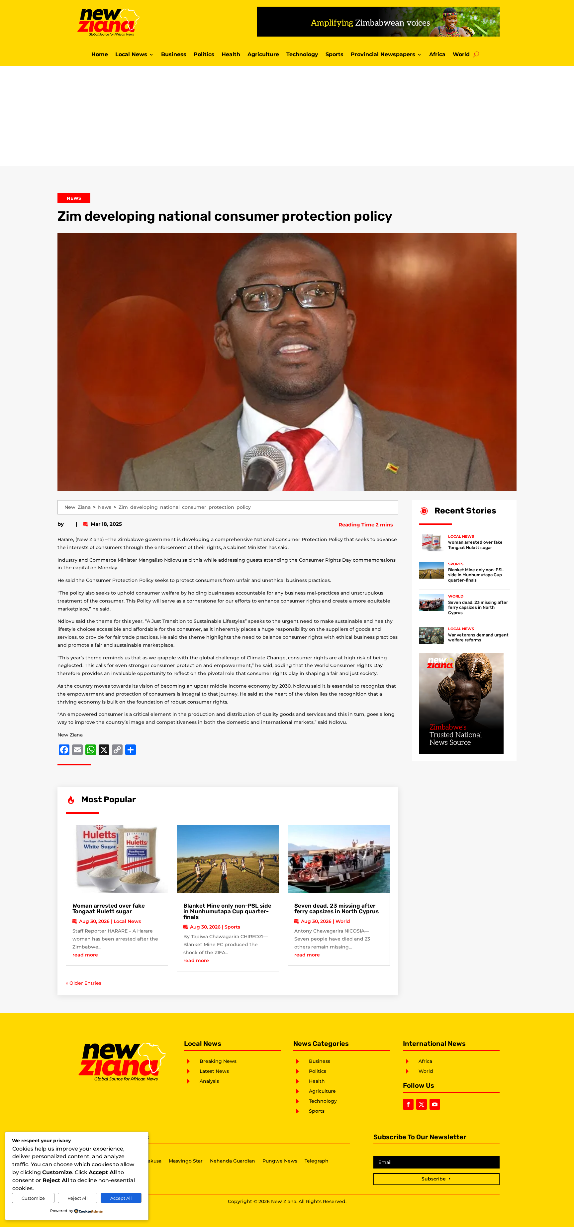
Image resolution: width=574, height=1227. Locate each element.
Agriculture (263, 54)
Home (99, 54)
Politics (204, 54)
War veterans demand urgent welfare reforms (478, 637)
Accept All (121, 1198)
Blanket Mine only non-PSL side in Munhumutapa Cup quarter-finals (227, 911)
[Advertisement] (287, 116)
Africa (437, 54)
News (74, 198)
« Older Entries (83, 983)
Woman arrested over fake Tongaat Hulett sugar (108, 908)
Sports (334, 54)
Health (231, 54)
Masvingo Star (186, 1161)
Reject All (77, 1198)
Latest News (214, 1071)
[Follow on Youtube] (435, 1104)
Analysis (209, 1081)
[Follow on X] (421, 1104)
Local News (131, 54)
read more (85, 955)
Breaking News (218, 1061)
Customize (33, 1198)
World (461, 54)
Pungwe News (279, 1161)
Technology (302, 54)
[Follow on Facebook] (408, 1104)
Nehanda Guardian (232, 1161)
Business (173, 54)
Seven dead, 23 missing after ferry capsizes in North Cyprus (336, 908)
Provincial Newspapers (383, 54)
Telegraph (317, 1161)
